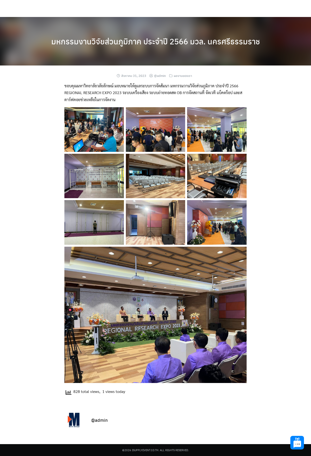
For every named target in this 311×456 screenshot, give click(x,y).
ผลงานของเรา (183, 75)
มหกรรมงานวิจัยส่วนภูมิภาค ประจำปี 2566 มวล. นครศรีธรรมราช (155, 41)
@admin (160, 75)
